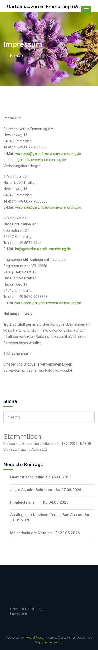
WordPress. (35, 637)
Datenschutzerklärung (26, 609)
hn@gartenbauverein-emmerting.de (43, 249)
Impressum (18, 613)
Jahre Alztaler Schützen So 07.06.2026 (45, 489)
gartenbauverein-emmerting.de (41, 160)
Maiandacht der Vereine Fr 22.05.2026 (45, 533)
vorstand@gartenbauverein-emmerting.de (48, 153)
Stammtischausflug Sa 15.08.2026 (41, 477)
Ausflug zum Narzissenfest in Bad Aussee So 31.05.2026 (49, 517)
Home (15, 56)
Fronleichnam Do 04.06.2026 (39, 502)
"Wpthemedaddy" (49, 642)
